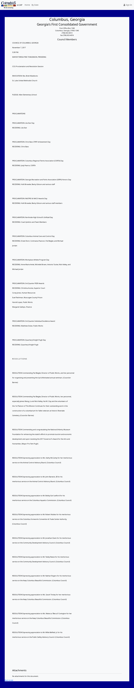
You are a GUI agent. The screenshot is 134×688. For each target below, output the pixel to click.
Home (27, 5)
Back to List (9, 680)
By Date (35, 5)
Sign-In (128, 5)
